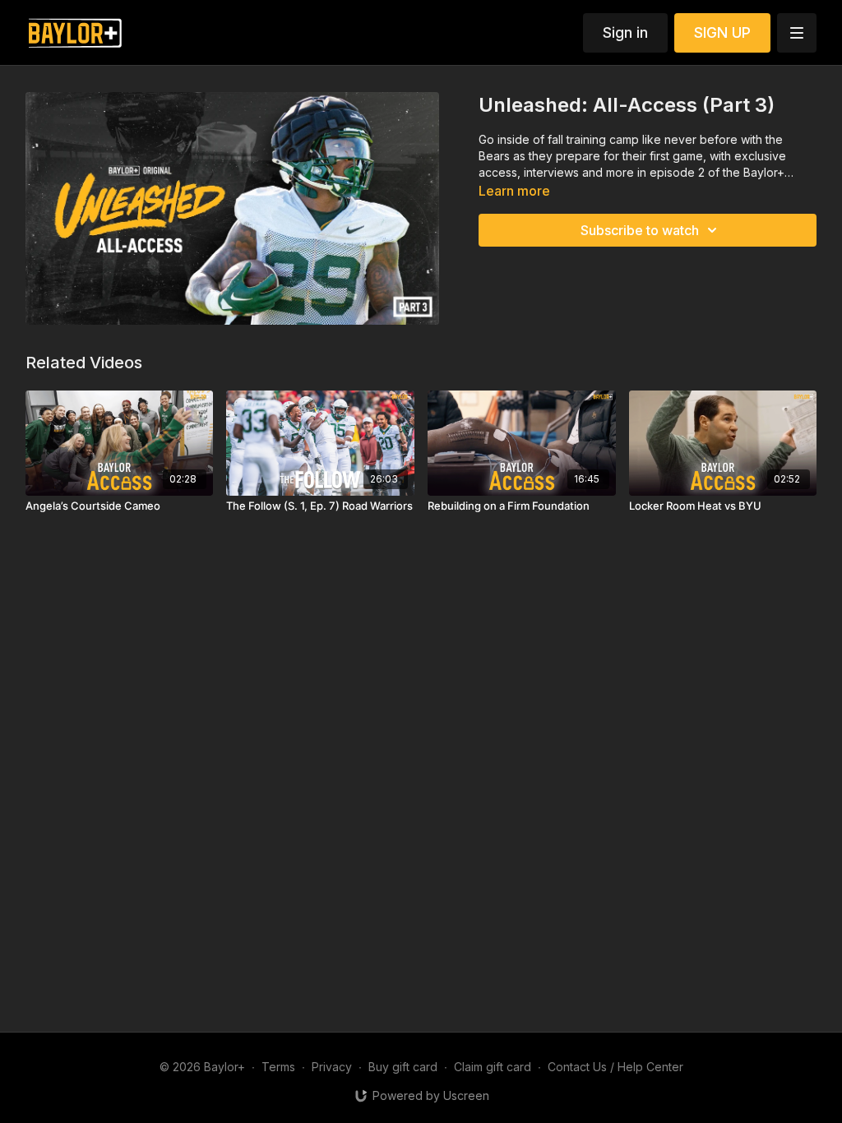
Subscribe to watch (640, 230)
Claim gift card (492, 1067)
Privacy (332, 1067)
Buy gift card (402, 1067)
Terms (278, 1067)
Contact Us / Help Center (615, 1067)
